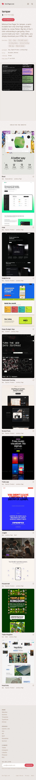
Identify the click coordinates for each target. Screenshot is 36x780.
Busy (14, 40)
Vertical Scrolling (24, 43)
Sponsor (4, 741)
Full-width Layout (22, 40)
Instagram (5, 750)
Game (6, 636)
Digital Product (15, 49)
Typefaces (5, 719)
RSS (3, 757)
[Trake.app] (18, 458)
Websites (4, 712)
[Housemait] (18, 560)
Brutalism (10, 52)
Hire (3, 731)
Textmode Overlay (8, 380)
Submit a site (6, 728)
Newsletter (5, 738)
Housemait (6, 584)
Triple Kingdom (7, 635)
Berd (3, 176)
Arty (10, 40)
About (32, 775)
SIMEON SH (6, 278)
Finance (7, 331)
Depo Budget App (8, 329)
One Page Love (9, 4)
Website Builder (20, 46)
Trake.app (5, 482)
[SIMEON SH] (18, 254)
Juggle (4, 533)
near (3, 227)
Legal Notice (19, 775)
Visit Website (7, 19)
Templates (5, 717)
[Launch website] (33, 177)
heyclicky (5, 685)
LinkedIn (4, 752)
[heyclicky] (18, 661)
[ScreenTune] (18, 407)
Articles (4, 722)
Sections (4, 714)
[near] (18, 203)
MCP (3, 736)
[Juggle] (18, 509)
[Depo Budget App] (18, 305)
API (3, 733)
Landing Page (23, 49)
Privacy (27, 775)
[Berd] (18, 153)
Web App (11, 46)
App (9, 49)
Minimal (16, 52)
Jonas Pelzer (8, 15)
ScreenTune (6, 431)
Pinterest (4, 755)
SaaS (15, 535)
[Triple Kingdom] (18, 611)
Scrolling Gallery (13, 43)
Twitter (4, 747)
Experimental (9, 178)
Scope (10, 55)
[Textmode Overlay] (18, 356)
